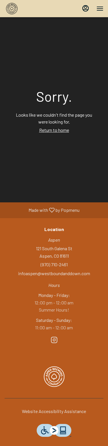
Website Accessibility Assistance (54, 411)
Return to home (54, 130)
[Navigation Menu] (100, 8)
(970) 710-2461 (54, 264)
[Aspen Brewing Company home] (30, 8)
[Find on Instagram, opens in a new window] (54, 341)
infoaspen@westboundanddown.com (54, 273)
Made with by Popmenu (41, 210)
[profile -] (85, 8)
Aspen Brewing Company (54, 377)
